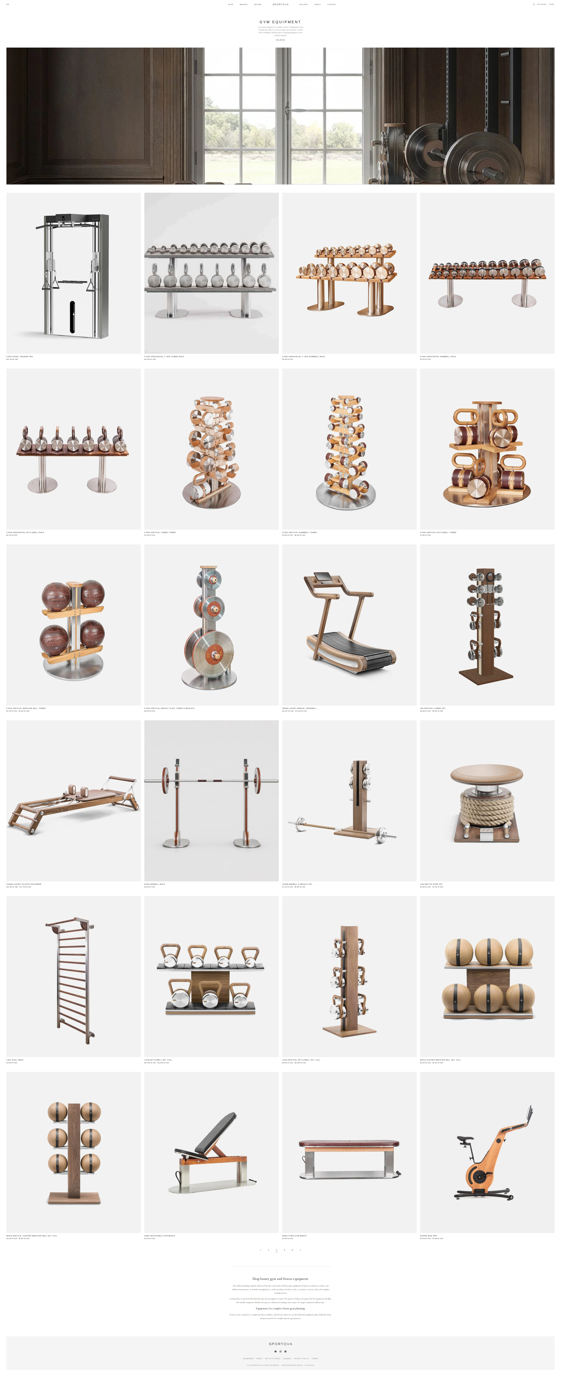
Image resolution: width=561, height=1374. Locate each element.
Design (258, 4)
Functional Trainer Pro (19, 356)
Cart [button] (552, 4)
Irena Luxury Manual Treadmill (299, 708)
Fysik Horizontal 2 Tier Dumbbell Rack (303, 356)
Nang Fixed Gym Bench (294, 1236)
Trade (259, 1359)
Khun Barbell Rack (154, 884)
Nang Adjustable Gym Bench (159, 1236)
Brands (244, 4)
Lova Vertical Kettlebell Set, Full (301, 1060)
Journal (287, 1359)
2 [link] (276, 1250)
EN (7, 4)
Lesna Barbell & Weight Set (297, 884)
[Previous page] (261, 1250)
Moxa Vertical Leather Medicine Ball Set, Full (31, 1236)
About (318, 4)
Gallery (303, 4)
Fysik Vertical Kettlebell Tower (438, 532)
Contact (332, 4)
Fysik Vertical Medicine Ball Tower (26, 708)
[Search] (534, 5)
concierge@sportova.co (292, 1365)
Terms (315, 1359)
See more (280, 39)
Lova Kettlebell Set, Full (158, 1060)
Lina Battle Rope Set (431, 884)
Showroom (248, 1359)
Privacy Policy (301, 1359)
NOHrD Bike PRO (428, 1236)
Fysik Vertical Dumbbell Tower (299, 532)
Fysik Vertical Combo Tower (160, 532)
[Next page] (300, 1250)
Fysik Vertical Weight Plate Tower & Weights (169, 708)
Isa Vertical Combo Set (433, 708)
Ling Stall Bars (14, 1060)
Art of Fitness (272, 1359)
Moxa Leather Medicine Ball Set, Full (440, 1060)
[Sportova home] (280, 4)
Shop (230, 4)
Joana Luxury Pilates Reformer (23, 884)
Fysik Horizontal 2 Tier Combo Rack (164, 356)
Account (542, 4)
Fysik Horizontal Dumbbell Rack (438, 356)
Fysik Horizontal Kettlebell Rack (25, 532)
